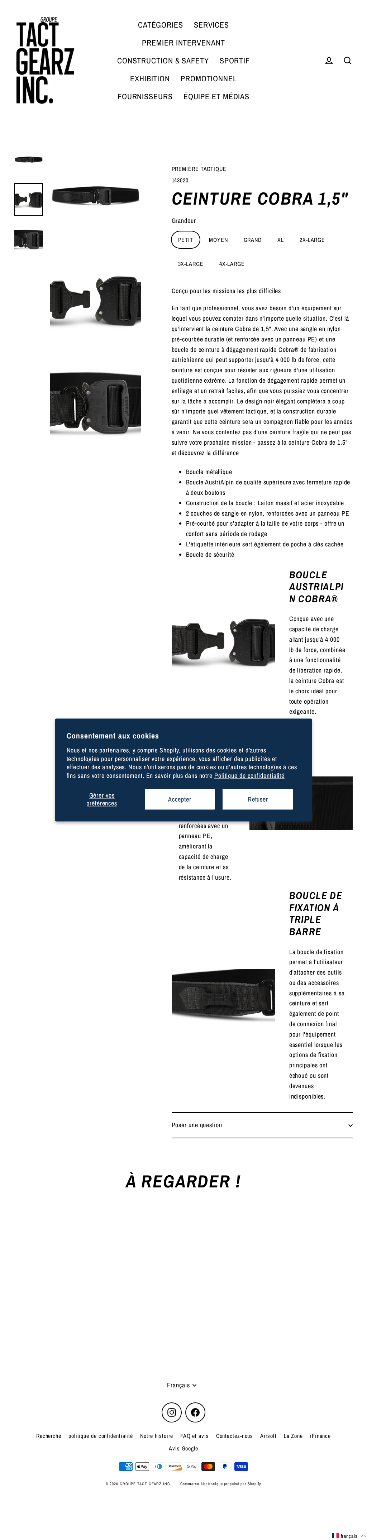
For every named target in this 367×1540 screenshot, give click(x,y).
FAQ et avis (194, 1436)
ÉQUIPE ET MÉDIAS (216, 96)
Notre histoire (156, 1436)
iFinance (320, 1436)
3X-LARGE (191, 264)
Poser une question (197, 1124)
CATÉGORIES (160, 24)
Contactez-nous (234, 1436)
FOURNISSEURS (145, 96)
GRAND (253, 240)
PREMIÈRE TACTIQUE (199, 169)
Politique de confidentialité (249, 775)
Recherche (48, 1436)
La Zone (293, 1436)
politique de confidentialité (100, 1436)
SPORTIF (235, 60)
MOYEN (218, 240)
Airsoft (268, 1436)
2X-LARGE (312, 240)
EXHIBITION (150, 78)
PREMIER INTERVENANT (183, 42)
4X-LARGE (232, 264)
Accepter (179, 799)
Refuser (258, 799)
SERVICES (211, 24)
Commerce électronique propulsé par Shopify (221, 1483)
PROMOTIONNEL (209, 78)
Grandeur (184, 220)
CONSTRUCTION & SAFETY (163, 60)
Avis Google (183, 1448)
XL (280, 240)
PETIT (186, 240)
